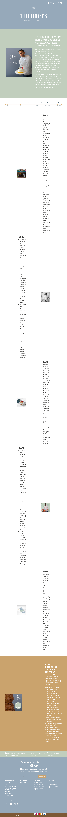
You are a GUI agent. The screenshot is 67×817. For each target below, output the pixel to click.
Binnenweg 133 (53, 784)
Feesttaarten (38, 784)
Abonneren (42, 776)
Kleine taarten (38, 788)
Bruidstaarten (38, 782)
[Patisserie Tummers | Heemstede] (33, 14)
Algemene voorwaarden (9, 792)
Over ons (7, 782)
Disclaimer (8, 797)
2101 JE (54, 786)
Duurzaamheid (9, 790)
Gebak (36, 790)
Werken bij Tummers (11, 786)
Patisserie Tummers (54, 782)
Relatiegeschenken (10, 788)
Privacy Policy (9, 795)
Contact (7, 784)
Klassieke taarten (39, 786)
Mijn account (24, 782)
